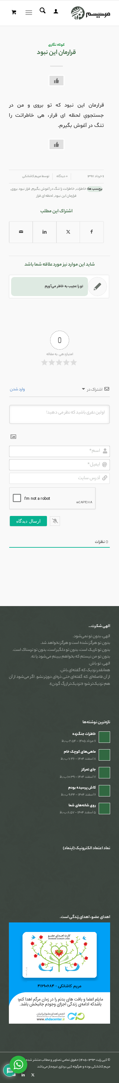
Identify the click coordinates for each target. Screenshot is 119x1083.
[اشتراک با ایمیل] (21, 232)
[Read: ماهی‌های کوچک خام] (104, 755)
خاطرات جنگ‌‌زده (84, 734)
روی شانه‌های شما (82, 805)
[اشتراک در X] (68, 232)
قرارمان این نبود (65, 196)
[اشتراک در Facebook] (91, 232)
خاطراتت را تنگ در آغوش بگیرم (53, 189)
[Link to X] (32, 1075)
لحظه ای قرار (44, 196)
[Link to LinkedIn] (23, 1075)
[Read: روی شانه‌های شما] (104, 808)
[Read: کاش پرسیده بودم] (104, 790)
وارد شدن (17, 389)
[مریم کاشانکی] (69, 13)
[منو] (30, 13)
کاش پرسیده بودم (82, 788)
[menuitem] (55, 13)
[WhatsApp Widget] (18, 1064)
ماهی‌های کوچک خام (80, 752)
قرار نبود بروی (20, 189)
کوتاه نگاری (56, 45)
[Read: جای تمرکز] (104, 772)
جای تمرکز (89, 770)
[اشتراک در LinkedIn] (44, 232)
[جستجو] (42, 13)
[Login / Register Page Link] (55, 13)
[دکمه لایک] (56, 80)
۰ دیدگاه (62, 176)
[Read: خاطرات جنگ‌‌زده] (104, 737)
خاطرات (81, 189)
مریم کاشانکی (31, 176)
